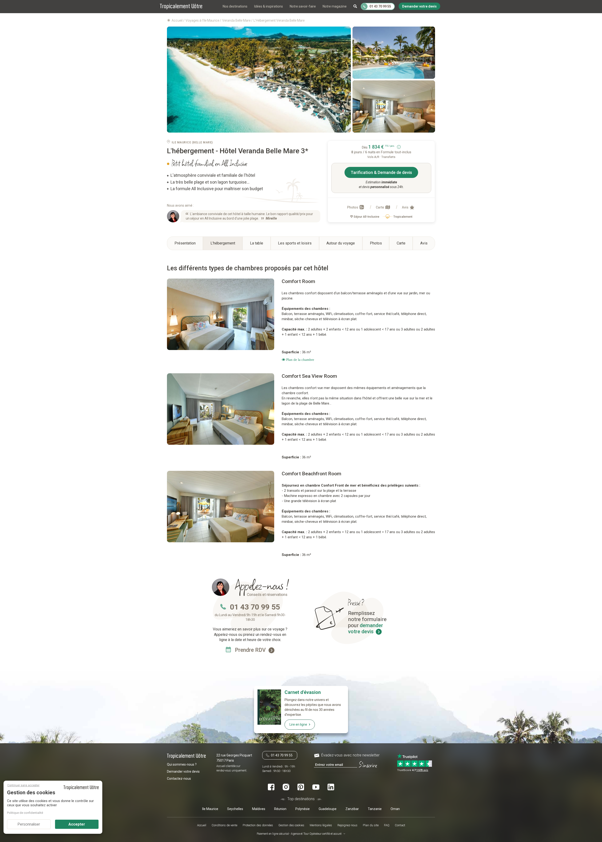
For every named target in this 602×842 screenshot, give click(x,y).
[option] (221, 314)
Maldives (258, 809)
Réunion (280, 809)
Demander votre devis (183, 771)
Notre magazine (335, 6)
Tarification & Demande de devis (381, 172)
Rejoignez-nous (347, 825)
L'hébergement (222, 243)
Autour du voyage (340, 243)
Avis (405, 207)
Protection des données (258, 825)
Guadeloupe (328, 809)
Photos (353, 207)
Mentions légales (321, 825)
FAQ (386, 825)
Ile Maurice (210, 809)
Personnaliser (29, 824)
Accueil (201, 825)
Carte (380, 207)
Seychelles (235, 809)
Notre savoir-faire (303, 6)
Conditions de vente (224, 825)
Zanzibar (352, 809)
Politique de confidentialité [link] (25, 812)
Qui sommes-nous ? (182, 764)
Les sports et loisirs (295, 243)
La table (256, 243)
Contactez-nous (179, 778)
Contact (400, 825)
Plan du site (371, 825)
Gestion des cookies (291, 825)
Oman (395, 809)
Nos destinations (235, 6)
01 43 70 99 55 (255, 606)
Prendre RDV (251, 650)
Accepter (76, 824)
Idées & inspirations (268, 6)
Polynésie (302, 809)
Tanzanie (375, 809)
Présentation (185, 243)
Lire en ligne (298, 724)
